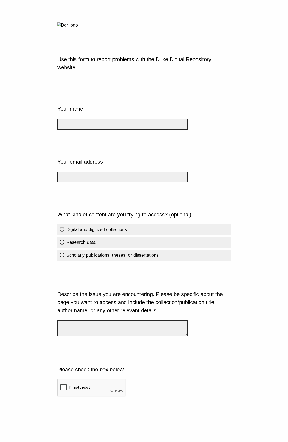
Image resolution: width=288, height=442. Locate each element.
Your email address (80, 162)
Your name (70, 109)
